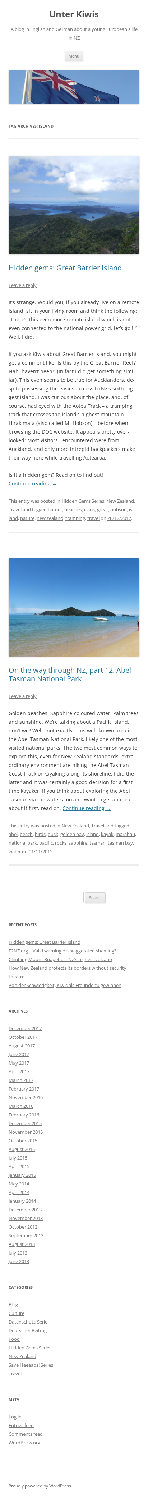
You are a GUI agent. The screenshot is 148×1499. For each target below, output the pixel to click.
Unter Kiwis (74, 14)
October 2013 (23, 1227)
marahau (125, 834)
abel (13, 834)
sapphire (78, 843)
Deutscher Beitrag (28, 1330)
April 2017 (19, 1071)
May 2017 (19, 1063)
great (102, 509)
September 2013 (26, 1235)
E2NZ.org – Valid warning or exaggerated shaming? (62, 950)
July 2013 (18, 1252)
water (15, 851)
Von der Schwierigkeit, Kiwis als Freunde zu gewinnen (65, 985)
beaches (73, 509)
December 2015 (25, 1123)
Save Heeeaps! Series (31, 1365)
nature (27, 518)
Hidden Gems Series (82, 501)
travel (93, 518)
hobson (118, 509)
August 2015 (22, 1149)
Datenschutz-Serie (28, 1322)
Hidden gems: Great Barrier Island (65, 268)
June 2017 (19, 1054)
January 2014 (22, 1201)
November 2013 (26, 1218)
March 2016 (21, 1106)
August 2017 (22, 1045)
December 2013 (25, 1209)
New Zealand (120, 501)
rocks (60, 843)
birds (40, 834)
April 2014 (19, 1192)
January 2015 (22, 1175)
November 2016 (26, 1097)
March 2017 (21, 1080)
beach (26, 834)
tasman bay (120, 843)
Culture (16, 1313)
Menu (74, 56)
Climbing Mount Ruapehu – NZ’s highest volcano (60, 959)
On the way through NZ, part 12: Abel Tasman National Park (70, 674)
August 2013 (22, 1244)
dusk (53, 834)
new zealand (50, 518)
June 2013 (19, 1261)
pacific (46, 843)
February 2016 (24, 1114)
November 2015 (26, 1132)
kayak (107, 834)
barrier (55, 509)
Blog (13, 1304)
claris (89, 509)
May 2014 (19, 1183)
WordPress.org (24, 1442)
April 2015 (19, 1166)
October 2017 (23, 1037)
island (92, 834)
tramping (75, 518)
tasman (97, 843)
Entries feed (21, 1425)
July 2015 (18, 1158)
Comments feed (26, 1434)
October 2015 (23, 1140)
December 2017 (25, 1028)
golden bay (72, 834)
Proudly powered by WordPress (40, 1486)
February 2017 (24, 1089)
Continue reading (33, 483)
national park (23, 843)
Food (14, 1339)
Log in (15, 1416)
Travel (15, 509)
